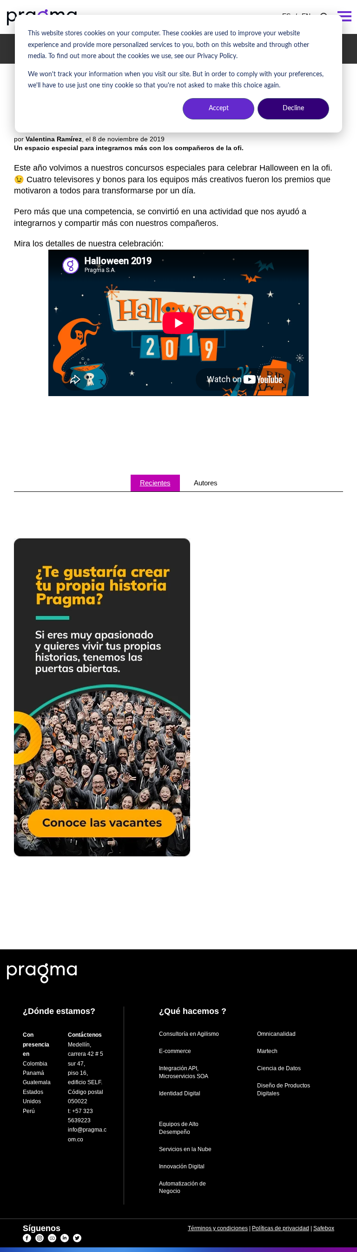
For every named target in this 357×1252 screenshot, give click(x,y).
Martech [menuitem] (267, 1051)
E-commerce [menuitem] (175, 1051)
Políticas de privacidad (280, 1228)
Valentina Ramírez (54, 139)
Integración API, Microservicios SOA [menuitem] (183, 1072)
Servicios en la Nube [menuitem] (185, 1149)
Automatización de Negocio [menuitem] (182, 1187)
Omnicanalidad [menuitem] (276, 1034)
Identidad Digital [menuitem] (179, 1093)
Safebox (323, 1228)
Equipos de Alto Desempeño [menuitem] (178, 1128)
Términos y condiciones (218, 1228)
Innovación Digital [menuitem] (182, 1166)
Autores (206, 483)
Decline (293, 108)
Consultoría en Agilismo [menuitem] (189, 1034)
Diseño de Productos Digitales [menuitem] (283, 1089)
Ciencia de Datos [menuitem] (279, 1068)
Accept (219, 108)
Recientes (155, 483)
